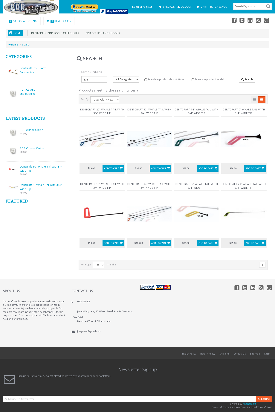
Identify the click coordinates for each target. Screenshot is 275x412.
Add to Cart (111, 168)
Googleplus (267, 20)
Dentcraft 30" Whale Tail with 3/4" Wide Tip (149, 111)
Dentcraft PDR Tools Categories (54, 33)
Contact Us (240, 353)
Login (267, 353)
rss (258, 20)
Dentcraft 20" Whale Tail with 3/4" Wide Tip (102, 111)
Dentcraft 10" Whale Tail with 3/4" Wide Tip (42, 168)
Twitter (242, 20)
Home (17, 33)
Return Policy (207, 353)
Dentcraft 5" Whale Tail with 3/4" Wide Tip (41, 187)
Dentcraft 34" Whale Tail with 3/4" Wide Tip (149, 185)
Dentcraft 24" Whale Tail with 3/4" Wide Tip (244, 185)
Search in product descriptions (165, 79)
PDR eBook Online (31, 130)
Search (26, 44)
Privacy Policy (188, 353)
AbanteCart (249, 403)
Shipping (224, 353)
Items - (60, 21)
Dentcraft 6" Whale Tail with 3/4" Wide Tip (243, 111)
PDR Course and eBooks (102, 33)
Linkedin (250, 20)
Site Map (255, 353)
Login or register (142, 6)
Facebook (234, 20)
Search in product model (209, 79)
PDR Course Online (32, 148)
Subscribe (264, 399)
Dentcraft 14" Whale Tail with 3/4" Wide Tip (197, 111)
